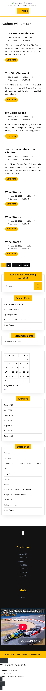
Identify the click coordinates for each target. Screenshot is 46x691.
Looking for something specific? (23, 276)
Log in (23, 597)
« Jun (6, 389)
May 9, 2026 (13, 77)
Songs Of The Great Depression (17, 489)
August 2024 (9, 426)
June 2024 (8, 436)
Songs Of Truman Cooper (15, 494)
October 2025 (10, 415)
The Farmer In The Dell (20, 33)
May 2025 (8, 420)
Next (26, 265)
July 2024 (8, 431)
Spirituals (8, 500)
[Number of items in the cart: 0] (23, 533)
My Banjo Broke (15, 112)
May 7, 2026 (13, 117)
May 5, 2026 (13, 156)
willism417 (28, 37)
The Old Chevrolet (17, 73)
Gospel (7, 474)
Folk (6, 469)
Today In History (11, 505)
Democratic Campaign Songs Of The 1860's (22, 463)
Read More (12, 60)
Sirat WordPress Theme (15, 654)
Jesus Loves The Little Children (17, 320)
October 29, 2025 (15, 246)
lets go (38, 286)
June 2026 (8, 405)
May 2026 (8, 410)
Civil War (7, 458)
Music (6, 484)
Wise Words (13, 192)
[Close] (4, 660)
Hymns (7, 479)
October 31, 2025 (15, 196)
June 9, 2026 (13, 37)
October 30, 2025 (15, 221)
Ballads (7, 453)
